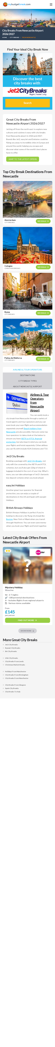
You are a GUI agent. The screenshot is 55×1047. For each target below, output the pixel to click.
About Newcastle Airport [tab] (27, 386)
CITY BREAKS (14, 37)
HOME (4, 37)
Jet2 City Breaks (34, 461)
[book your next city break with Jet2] (27, 78)
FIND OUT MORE (26, 620)
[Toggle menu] (47, 4)
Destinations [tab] (27, 375)
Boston (9, 519)
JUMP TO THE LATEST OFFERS (22, 159)
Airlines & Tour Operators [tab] (27, 369)
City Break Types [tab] (27, 381)
